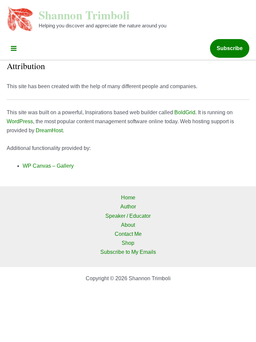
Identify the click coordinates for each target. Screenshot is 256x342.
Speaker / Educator (128, 216)
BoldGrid (184, 112)
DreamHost (49, 130)
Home (128, 197)
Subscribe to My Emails (128, 252)
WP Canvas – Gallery (48, 166)
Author (128, 206)
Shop (128, 243)
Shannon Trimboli (84, 14)
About (128, 225)
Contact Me (128, 234)
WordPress (20, 121)
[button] (229, 48)
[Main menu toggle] (14, 48)
